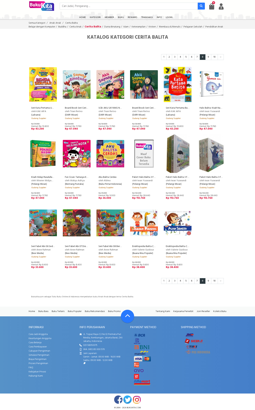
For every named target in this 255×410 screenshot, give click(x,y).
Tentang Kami (163, 311)
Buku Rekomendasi (95, 311)
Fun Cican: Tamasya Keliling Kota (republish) (87, 177)
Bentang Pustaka (74, 184)
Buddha (62, 27)
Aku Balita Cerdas (107, 177)
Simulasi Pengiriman (39, 355)
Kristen (152, 27)
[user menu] (221, 6)
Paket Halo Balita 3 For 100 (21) (148, 177)
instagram (136, 399)
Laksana (36, 115)
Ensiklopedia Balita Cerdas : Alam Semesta (187, 246)
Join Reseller (203, 311)
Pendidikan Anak (214, 27)
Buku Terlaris (58, 311)
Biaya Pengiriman (37, 359)
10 (214, 57)
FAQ (31, 368)
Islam (126, 27)
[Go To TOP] (127, 316)
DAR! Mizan (71, 115)
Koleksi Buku (219, 311)
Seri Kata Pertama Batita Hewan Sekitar (186, 108)
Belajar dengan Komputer (42, 27)
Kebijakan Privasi (37, 372)
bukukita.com (134, 407)
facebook (118, 399)
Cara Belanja (35, 343)
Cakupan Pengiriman (39, 351)
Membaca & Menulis (169, 27)
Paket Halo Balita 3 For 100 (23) (215, 177)
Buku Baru (43, 311)
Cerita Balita (71, 23)
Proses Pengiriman (38, 363)
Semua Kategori (37, 23)
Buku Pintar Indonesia (110, 184)
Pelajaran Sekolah (193, 27)
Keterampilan (139, 27)
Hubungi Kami (36, 376)
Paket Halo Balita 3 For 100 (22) (182, 177)
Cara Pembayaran (38, 347)
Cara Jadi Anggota (38, 334)
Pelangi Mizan (207, 115)
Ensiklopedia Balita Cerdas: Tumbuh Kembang (155, 246)
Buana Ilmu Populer (142, 253)
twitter (127, 399)
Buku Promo (114, 311)
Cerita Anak (75, 27)
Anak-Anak (55, 23)
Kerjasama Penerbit (183, 311)
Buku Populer (75, 311)
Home (32, 311)
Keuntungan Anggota (40, 338)
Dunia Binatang (112, 27)
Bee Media (37, 253)
